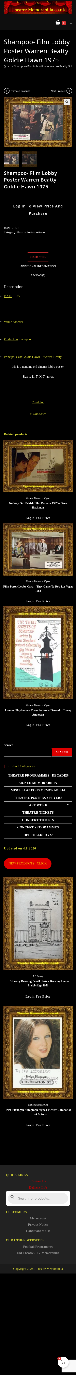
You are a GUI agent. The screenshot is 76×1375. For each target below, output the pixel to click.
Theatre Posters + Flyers (31, 232)
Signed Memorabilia (38, 783)
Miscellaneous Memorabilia (38, 790)
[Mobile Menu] (69, 23)
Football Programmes (38, 1246)
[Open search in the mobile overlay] (38, 1198)
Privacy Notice (38, 1224)
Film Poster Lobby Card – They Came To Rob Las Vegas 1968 (38, 588)
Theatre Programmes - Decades (38, 775)
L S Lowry (38, 976)
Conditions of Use (38, 1231)
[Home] (5, 66)
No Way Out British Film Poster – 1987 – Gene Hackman (38, 505)
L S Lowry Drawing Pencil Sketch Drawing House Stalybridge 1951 (38, 983)
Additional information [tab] (38, 266)
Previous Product (20, 91)
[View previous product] (7, 91)
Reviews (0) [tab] (38, 275)
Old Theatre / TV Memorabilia (38, 1253)
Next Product (58, 91)
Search (8, 745)
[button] (67, 102)
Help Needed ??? (38, 835)
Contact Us (38, 1181)
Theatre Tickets (38, 812)
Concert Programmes (38, 827)
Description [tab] (38, 257)
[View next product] (69, 91)
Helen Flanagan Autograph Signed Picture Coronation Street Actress (38, 1112)
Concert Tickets (38, 820)
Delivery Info (38, 1187)
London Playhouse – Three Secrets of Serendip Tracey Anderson (38, 712)
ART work (38, 805)
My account (38, 1218)
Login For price (38, 518)
